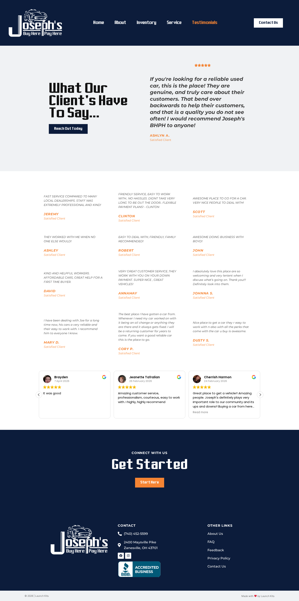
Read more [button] (200, 412)
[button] (260, 395)
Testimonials (204, 23)
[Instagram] (128, 556)
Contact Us (216, 566)
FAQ (210, 542)
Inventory (146, 23)
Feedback (215, 550)
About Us (215, 534)
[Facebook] (121, 556)
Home (98, 23)
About (120, 23)
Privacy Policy (218, 558)
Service (174, 23)
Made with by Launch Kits (257, 596)
